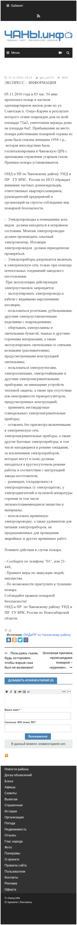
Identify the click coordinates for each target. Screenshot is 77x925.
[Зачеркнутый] (20, 691)
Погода (10, 823)
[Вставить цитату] (28, 691)
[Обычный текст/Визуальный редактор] (64, 691)
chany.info (13, 897)
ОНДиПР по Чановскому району (47, 635)
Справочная (14, 805)
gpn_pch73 (47, 77)
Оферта (10, 889)
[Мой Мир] (25, 640)
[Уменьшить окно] (69, 692)
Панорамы (12, 853)
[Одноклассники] (14, 640)
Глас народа (14, 841)
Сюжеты (11, 793)
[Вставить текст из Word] (24, 691)
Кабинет (17, 5)
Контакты (11, 877)
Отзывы (10, 835)
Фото (8, 847)
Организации (14, 817)
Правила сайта (16, 865)
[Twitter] (20, 640)
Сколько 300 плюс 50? (20, 722)
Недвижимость (15, 829)
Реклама (11, 883)
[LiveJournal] (31, 640)
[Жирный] (7, 691)
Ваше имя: (12, 709)
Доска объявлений (18, 775)
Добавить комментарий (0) (31, 680)
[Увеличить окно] (69, 690)
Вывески (11, 799)
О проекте (12, 859)
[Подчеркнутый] (15, 691)
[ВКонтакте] (8, 640)
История (11, 811)
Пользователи (15, 871)
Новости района (16, 769)
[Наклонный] (11, 691)
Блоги (9, 781)
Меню (15, 52)
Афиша (10, 787)
